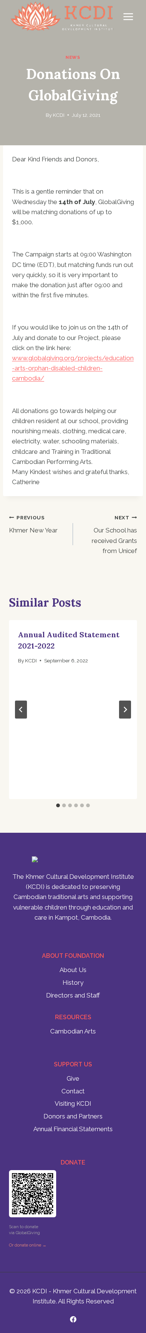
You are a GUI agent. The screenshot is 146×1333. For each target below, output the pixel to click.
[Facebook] (73, 1319)
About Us (73, 970)
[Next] (125, 710)
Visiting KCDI (73, 1103)
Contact (73, 1091)
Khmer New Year (33, 524)
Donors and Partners (73, 1116)
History (73, 982)
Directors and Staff (73, 995)
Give (73, 1078)
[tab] (58, 805)
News (73, 57)
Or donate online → (27, 1245)
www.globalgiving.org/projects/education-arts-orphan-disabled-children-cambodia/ (73, 368)
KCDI (58, 115)
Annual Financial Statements (73, 1129)
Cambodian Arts (73, 1031)
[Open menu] (128, 16)
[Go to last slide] (21, 710)
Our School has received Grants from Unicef (114, 534)
